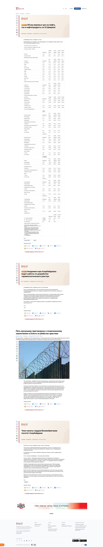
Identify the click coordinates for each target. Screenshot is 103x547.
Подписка (63, 524)
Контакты (50, 527)
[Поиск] (63, 9)
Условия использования (79, 524)
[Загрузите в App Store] (75, 541)
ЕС (24, 307)
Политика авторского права (80, 527)
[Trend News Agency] (19, 523)
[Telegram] (27, 541)
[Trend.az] (20, 8)
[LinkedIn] (29, 541)
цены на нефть (27, 240)
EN (81, 544)
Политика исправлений (52, 530)
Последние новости (37, 524)
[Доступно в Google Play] (83, 541)
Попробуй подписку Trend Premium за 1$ (34, 251)
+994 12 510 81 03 (19, 532)
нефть (35, 240)
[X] (22, 541)
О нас (49, 524)
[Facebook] (20, 541)
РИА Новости (35, 391)
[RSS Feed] (31, 541)
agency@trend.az (19, 533)
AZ (83, 544)
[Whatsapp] (17, 541)
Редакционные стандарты (52, 529)
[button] (17, 16)
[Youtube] (24, 541)
